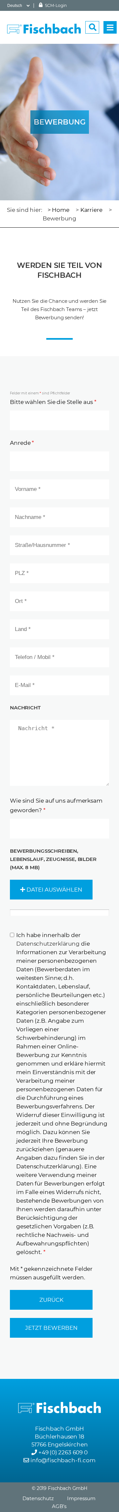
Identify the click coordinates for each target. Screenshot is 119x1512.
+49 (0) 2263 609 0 (63, 1452)
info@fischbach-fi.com (62, 1460)
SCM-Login (55, 5)
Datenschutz (38, 1498)
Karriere (91, 210)
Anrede (22, 443)
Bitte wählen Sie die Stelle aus (53, 402)
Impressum (81, 1498)
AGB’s (59, 1506)
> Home (58, 210)
